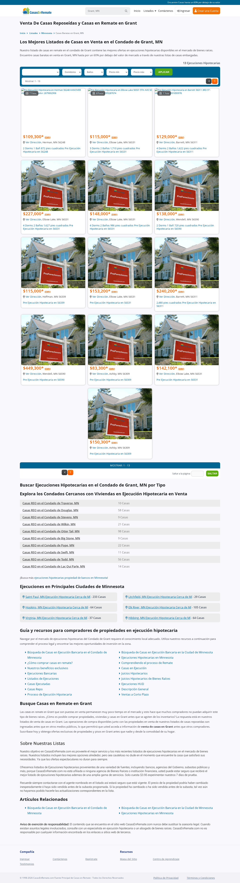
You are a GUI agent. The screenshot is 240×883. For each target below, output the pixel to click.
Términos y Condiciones (201, 877)
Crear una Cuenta (207, 10)
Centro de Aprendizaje (166, 859)
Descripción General (134, 689)
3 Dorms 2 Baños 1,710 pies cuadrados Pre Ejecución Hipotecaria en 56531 (115, 150)
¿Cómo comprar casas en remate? (50, 663)
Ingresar (185, 10)
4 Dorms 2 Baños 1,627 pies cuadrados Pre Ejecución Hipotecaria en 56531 (48, 227)
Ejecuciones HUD (132, 684)
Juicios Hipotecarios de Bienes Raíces (145, 679)
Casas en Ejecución (134, 668)
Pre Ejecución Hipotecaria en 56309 (110, 379)
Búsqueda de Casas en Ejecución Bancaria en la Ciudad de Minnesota (167, 652)
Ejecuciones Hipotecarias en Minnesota (147, 657)
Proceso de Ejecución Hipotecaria (49, 694)
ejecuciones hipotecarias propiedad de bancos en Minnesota (70, 577)
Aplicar (163, 72)
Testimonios (27, 864)
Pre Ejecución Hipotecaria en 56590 (43, 379)
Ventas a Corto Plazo (135, 694)
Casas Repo (35, 689)
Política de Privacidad (166, 877)
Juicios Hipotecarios (134, 673)
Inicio (137, 10)
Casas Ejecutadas (38, 684)
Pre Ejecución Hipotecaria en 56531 (110, 302)
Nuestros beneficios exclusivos (47, 668)
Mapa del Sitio (128, 859)
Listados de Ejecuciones (43, 679)
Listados (149, 10)
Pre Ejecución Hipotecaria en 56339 (43, 302)
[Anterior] (209, 81)
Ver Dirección (33, 142)
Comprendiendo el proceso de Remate (147, 663)
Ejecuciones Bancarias (42, 673)
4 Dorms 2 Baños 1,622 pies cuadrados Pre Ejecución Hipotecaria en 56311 (182, 150)
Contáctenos (165, 10)
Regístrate (91, 859)
